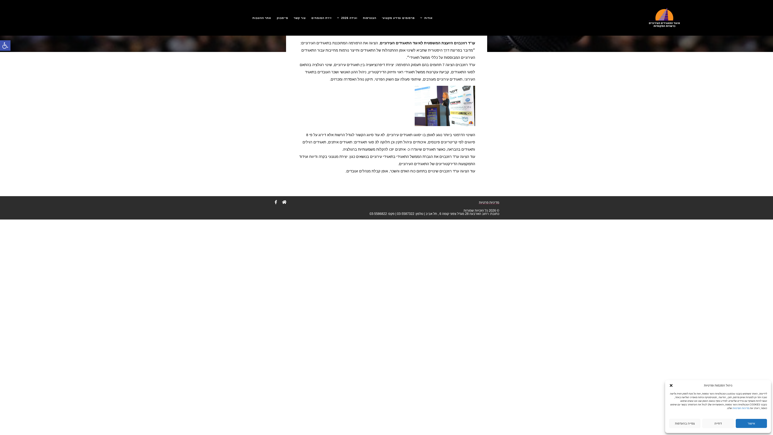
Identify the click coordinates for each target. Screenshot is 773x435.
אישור (751, 423)
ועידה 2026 (349, 18)
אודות (428, 18)
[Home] (284, 202)
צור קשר (300, 18)
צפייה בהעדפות (685, 423)
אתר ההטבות (261, 18)
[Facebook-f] (276, 202)
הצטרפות (369, 18)
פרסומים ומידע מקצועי (398, 18)
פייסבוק (282, 18)
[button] (5, 45)
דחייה (718, 423)
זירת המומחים (321, 18)
